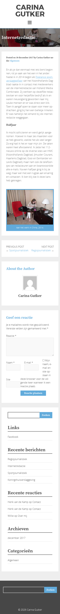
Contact (36, 502)
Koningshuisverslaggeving (21, 480)
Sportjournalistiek (18, 250)
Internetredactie (16, 466)
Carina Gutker (30, 11)
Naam (10, 362)
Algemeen (15, 60)
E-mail (28, 362)
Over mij (22, 515)
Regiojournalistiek (41, 250)
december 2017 (16, 538)
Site (8, 379)
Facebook (13, 436)
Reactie (11, 336)
